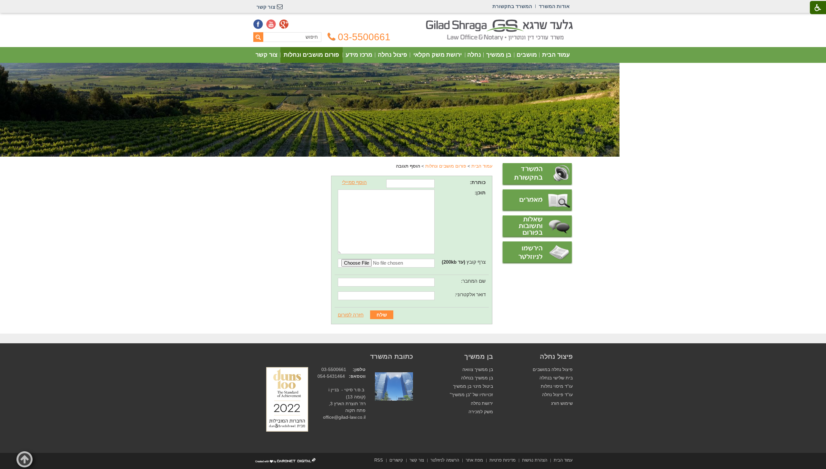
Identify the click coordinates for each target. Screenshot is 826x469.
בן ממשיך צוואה (477, 369)
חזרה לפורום (351, 315)
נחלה (474, 55)
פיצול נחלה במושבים (553, 369)
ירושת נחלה (482, 403)
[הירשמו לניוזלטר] (537, 252)
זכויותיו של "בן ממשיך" (471, 394)
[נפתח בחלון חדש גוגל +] (284, 24)
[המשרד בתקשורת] (537, 174)
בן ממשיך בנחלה (477, 378)
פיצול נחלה (392, 55)
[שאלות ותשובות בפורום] (537, 226)
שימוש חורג (562, 403)
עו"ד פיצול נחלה (557, 394)
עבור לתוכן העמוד (413, 22)
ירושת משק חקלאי (437, 55)
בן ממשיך (498, 55)
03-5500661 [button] (364, 37)
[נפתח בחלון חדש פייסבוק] (258, 24)
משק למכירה (480, 411)
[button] (24, 459)
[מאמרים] (537, 200)
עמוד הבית (556, 55)
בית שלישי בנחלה (556, 378)
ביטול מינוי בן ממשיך (473, 386)
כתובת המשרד (391, 356)
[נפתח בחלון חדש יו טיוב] (271, 24)
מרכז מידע (359, 55)
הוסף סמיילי (354, 182)
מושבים (527, 55)
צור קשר (266, 55)
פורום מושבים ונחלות (311, 55)
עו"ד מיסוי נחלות (557, 386)
